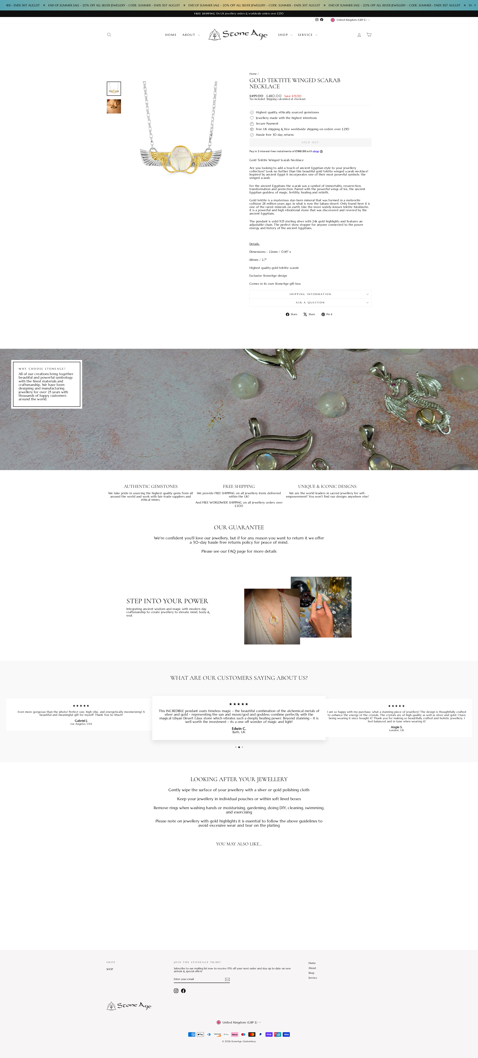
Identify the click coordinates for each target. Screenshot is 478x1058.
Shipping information (311, 294)
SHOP (109, 969)
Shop (284, 35)
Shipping (271, 99)
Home (171, 35)
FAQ (232, 551)
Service (306, 35)
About (189, 35)
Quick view (138, 914)
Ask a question (310, 302)
